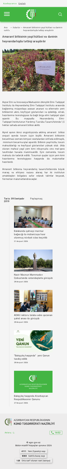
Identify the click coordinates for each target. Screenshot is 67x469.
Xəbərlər (16, 27)
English (22, 4)
